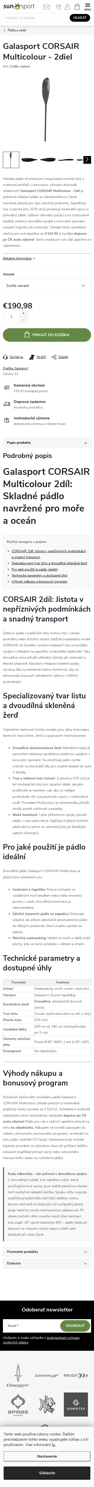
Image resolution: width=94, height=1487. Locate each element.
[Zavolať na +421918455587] (59, 7)
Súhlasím (47, 1473)
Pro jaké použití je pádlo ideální (35, 569)
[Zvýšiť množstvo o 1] (23, 313)
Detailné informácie (17, 258)
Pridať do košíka (51, 335)
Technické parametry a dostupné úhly (39, 575)
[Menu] (87, 6)
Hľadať (80, 18)
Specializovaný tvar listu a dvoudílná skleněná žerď (49, 563)
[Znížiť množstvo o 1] (23, 320)
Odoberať (75, 1325)
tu (53, 1444)
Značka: (15, 368)
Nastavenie (47, 1456)
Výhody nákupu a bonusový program (39, 581)
